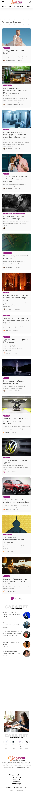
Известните (8, 213)
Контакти (16, 777)
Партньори (16, 784)
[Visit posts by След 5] (4, 432)
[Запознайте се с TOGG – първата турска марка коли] (16, 486)
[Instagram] (20, 744)
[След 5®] (16, 2)
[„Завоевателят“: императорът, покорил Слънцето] (16, 524)
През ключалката (19, 213)
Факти (6, 129)
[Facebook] (6, 744)
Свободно (7, 85)
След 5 (7, 432)
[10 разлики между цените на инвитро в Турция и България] (16, 163)
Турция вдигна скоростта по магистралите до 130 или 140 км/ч (16, 320)
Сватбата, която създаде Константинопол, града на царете (16, 297)
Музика (7, 47)
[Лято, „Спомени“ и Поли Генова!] (16, 37)
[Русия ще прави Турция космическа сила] (16, 367)
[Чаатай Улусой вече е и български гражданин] (16, 203)
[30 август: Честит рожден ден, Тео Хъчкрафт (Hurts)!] (26, 615)
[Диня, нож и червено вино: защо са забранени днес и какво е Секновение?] (26, 634)
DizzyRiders (8, 330)
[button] (3, 2)
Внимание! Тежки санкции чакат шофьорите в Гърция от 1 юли (16, 581)
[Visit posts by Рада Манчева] (4, 149)
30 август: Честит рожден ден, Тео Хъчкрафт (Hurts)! (12, 614)
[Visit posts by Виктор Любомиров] (4, 104)
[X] (13, 744)
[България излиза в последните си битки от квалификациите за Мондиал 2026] (16, 75)
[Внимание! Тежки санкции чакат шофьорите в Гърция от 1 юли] (16, 565)
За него (7, 315)
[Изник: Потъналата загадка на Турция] (16, 242)
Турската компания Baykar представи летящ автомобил (15, 421)
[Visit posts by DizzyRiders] (4, 330)
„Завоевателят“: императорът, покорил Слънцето (14, 539)
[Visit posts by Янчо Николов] (4, 309)
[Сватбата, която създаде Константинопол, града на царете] (16, 282)
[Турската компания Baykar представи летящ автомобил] (16, 405)
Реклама (16, 782)
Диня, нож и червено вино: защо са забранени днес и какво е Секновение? (12, 633)
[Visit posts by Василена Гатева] (4, 60)
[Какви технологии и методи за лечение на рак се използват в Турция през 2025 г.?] (16, 119)
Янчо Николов (9, 309)
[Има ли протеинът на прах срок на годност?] (26, 625)
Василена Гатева (10, 60)
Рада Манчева (9, 148)
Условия (16, 779)
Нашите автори (16, 775)
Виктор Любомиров (11, 104)
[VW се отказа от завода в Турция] (16, 447)
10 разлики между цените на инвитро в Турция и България (16, 179)
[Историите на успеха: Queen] (26, 644)
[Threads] (27, 744)
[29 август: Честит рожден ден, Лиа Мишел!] (26, 653)
